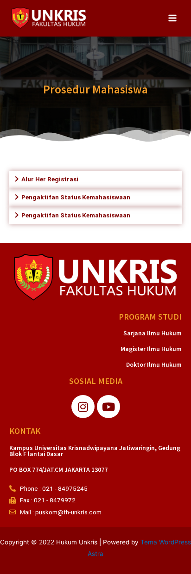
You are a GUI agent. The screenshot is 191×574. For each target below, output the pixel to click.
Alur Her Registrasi (49, 179)
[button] (95, 180)
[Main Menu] (172, 18)
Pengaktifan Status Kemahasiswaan (75, 197)
